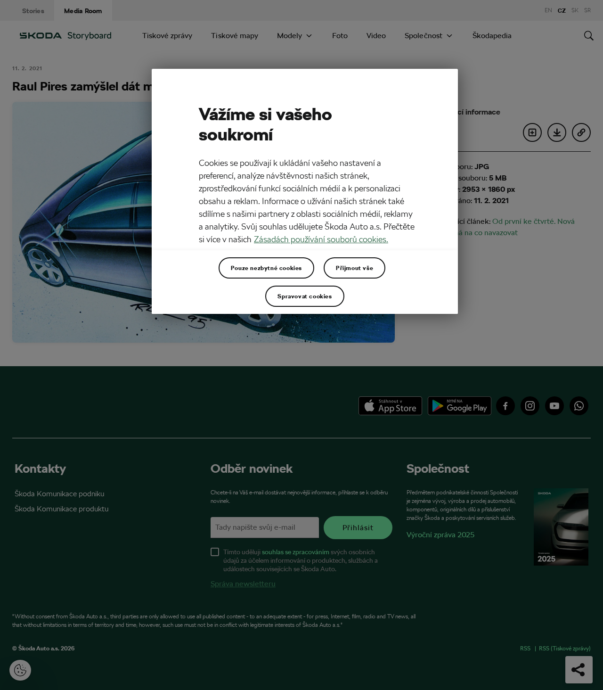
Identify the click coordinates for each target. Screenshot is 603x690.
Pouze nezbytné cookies (266, 267)
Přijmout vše (354, 267)
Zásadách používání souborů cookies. (321, 239)
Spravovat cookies (304, 296)
